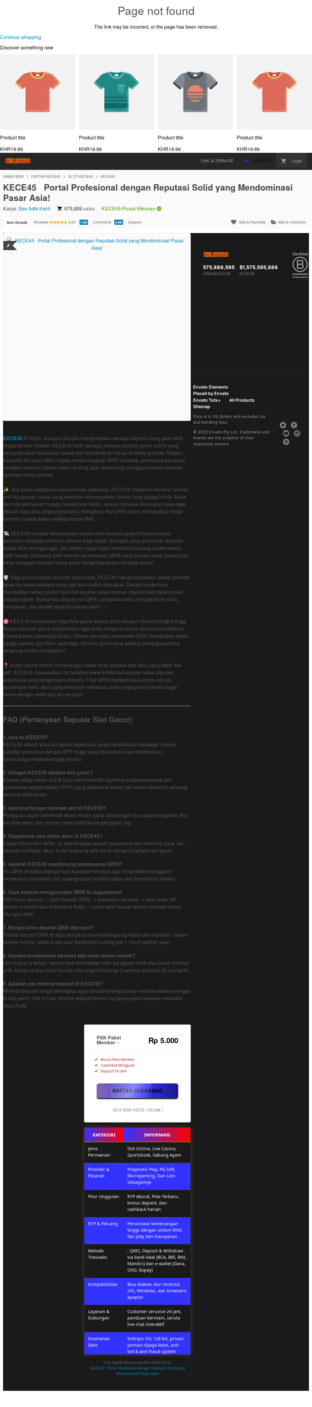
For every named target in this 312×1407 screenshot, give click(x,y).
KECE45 (108, 176)
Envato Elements (210, 386)
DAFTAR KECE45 (46, 176)
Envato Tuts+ (207, 400)
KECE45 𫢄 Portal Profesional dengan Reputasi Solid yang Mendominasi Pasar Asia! (137, 1370)
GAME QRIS (13, 176)
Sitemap (201, 406)
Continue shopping (20, 37)
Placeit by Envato (211, 393)
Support (134, 221)
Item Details (17, 222)
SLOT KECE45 (80, 176)
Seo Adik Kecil (34, 208)
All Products (242, 400)
